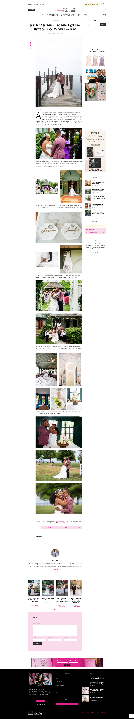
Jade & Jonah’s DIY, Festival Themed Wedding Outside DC (98, 212)
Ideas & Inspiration (52, 15)
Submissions (85, 713)
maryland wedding (65, 539)
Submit (30, 4)
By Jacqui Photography (44, 109)
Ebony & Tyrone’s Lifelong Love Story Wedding (48, 599)
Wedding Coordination (68, 15)
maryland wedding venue (42, 540)
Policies (36, 4)
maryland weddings (68, 540)
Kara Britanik (55, 560)
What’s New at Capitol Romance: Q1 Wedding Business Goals (97, 689)
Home (43, 15)
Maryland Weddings (55, 20)
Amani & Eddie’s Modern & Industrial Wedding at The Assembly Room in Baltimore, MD (62, 600)
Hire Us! (42, 4)
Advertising (94, 713)
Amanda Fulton (48, 603)
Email (49, 637)
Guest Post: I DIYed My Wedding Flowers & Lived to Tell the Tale (98, 197)
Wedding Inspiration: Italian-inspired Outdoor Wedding (98, 189)
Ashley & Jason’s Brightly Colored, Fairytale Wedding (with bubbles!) (97, 677)
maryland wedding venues (55, 540)
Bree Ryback (62, 606)
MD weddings (77, 540)
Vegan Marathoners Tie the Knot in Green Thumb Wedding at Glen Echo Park (34, 600)
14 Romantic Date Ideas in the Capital (96, 698)
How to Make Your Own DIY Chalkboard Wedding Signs (97, 205)
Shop (78, 15)
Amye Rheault (35, 605)
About (85, 15)
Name (34, 637)
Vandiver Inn (43, 521)
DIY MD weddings (40, 539)
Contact (40, 701)
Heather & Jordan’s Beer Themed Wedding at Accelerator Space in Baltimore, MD (76, 600)
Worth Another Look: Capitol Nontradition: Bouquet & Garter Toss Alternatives (98, 182)
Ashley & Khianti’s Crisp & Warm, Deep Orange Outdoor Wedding (97, 683)
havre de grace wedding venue (52, 539)
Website (65, 637)
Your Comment (36, 623)
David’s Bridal (64, 523)
